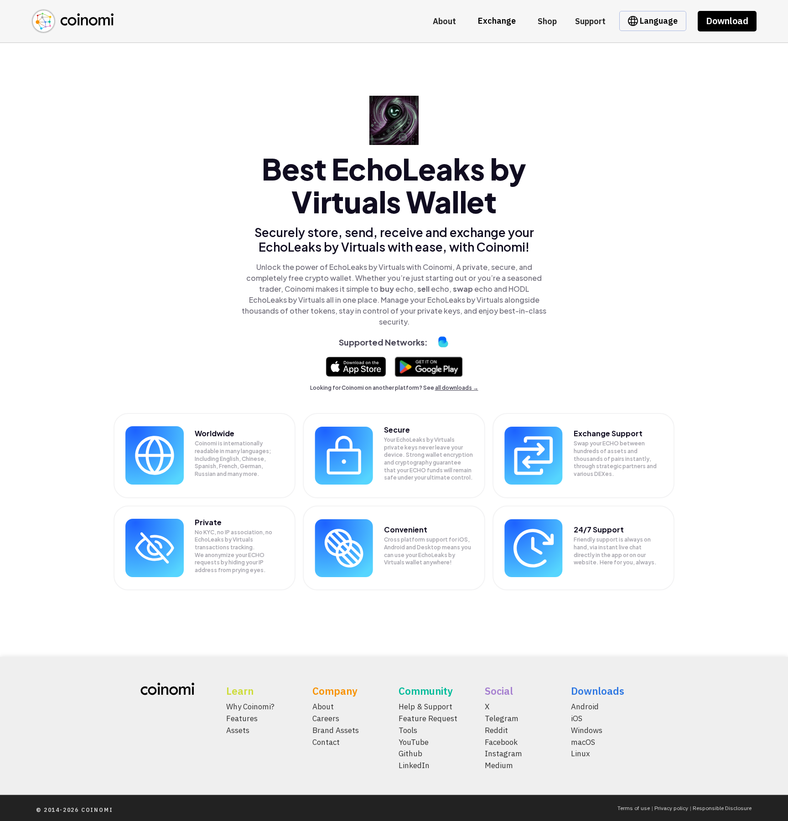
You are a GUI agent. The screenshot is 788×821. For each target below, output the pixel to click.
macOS (583, 742)
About (444, 21)
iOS (576, 718)
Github (410, 754)
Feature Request (428, 718)
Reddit (496, 730)
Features (242, 718)
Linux (580, 754)
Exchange (497, 20)
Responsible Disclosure (722, 808)
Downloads (597, 690)
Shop (547, 21)
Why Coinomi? (250, 707)
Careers (325, 718)
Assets (237, 730)
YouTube (414, 742)
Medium (499, 766)
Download (727, 21)
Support (590, 21)
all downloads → (456, 387)
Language (658, 20)
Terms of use (633, 808)
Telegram (501, 718)
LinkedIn (414, 766)
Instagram (503, 754)
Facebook (501, 742)
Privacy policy (671, 808)
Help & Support (425, 707)
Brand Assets (335, 730)
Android (585, 707)
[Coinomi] (72, 28)
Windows (586, 730)
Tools (408, 730)
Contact (326, 742)
